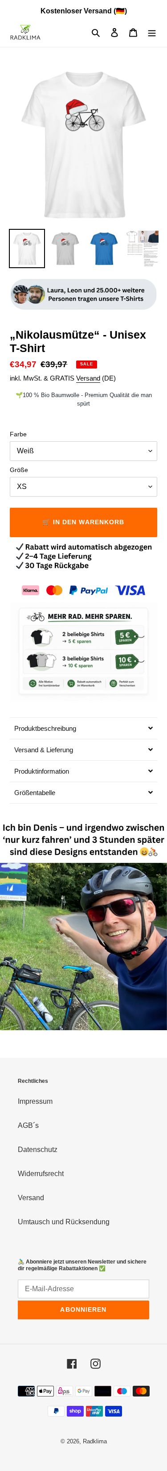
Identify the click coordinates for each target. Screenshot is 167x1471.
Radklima (95, 1441)
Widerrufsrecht (41, 1173)
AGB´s (28, 1125)
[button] (83, 728)
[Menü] (152, 32)
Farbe (18, 434)
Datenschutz (37, 1149)
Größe (19, 469)
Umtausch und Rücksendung (64, 1222)
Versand (88, 378)
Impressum (35, 1101)
